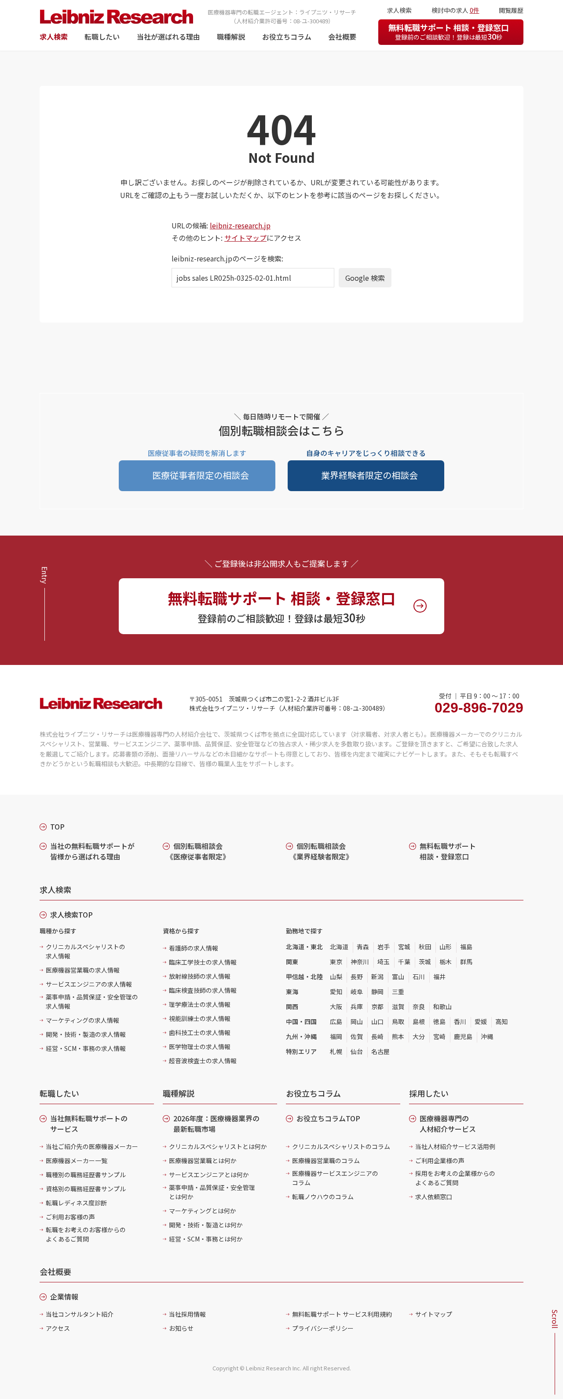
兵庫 (357, 1006)
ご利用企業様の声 (439, 1160)
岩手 (383, 946)
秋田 (425, 946)
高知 (501, 1021)
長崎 (377, 1036)
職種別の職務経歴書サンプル (86, 1174)
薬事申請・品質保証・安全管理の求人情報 (92, 1001)
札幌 (336, 1051)
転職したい (102, 36)
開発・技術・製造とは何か (206, 1224)
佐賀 (357, 1036)
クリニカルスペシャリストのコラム (341, 1146)
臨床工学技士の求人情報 (203, 962)
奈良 (419, 1006)
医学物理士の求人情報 (199, 1046)
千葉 (404, 961)
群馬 (466, 961)
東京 (336, 961)
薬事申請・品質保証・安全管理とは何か (212, 1192)
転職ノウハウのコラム (323, 1196)
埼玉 (383, 961)
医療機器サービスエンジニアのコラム (335, 1178)
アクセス (58, 1328)
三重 (398, 991)
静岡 (377, 991)
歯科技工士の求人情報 (199, 1032)
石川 (419, 976)
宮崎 (439, 1036)
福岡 (336, 1036)
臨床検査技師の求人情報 (203, 990)
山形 (445, 946)
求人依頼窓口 (433, 1196)
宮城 (404, 946)
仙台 (357, 1051)
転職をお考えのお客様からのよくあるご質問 (86, 1234)
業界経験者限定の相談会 (369, 475)
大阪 (336, 1006)
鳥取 (398, 1021)
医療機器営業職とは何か (203, 1160)
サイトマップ (245, 237)
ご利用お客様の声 (70, 1216)
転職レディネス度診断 (76, 1202)
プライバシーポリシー (323, 1328)
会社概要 (342, 36)
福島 (466, 946)
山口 (377, 1021)
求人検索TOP (71, 914)
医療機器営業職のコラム (326, 1160)
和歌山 (442, 1006)
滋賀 (398, 1006)
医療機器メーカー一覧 (76, 1160)
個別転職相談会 (198, 851)
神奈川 (360, 961)
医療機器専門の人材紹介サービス (448, 1123)
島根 (419, 1021)
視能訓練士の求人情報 (199, 1018)
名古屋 (380, 1051)
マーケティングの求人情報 (82, 1020)
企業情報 (64, 1296)
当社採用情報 (187, 1314)
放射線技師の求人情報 (199, 976)
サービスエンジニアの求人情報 (89, 984)
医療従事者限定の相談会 (200, 475)
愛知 (336, 991)
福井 (439, 976)
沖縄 (487, 1036)
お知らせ (181, 1328)
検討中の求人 (455, 10)
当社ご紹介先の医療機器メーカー (92, 1146)
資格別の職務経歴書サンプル (86, 1188)
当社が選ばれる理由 (168, 36)
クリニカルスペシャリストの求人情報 (85, 951)
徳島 (439, 1021)
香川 (460, 1021)
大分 (419, 1036)
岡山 (357, 1021)
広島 (336, 1021)
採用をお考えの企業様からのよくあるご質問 (455, 1178)
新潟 (377, 976)
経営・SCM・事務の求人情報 (86, 1048)
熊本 (398, 1036)
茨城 (425, 961)
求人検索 (54, 36)
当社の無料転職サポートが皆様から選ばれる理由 (92, 851)
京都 (377, 1006)
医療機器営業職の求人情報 (83, 970)
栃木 (445, 961)
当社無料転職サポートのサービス (89, 1123)
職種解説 (231, 36)
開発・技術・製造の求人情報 (86, 1034)
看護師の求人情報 (193, 948)
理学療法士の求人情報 (199, 1004)
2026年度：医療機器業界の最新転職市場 (216, 1123)
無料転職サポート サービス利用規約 (342, 1314)
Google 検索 (365, 277)
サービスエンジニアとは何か (209, 1174)
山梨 (336, 976)
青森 (363, 946)
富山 (398, 976)
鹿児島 (463, 1036)
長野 (357, 976)
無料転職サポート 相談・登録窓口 (448, 32)
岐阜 (357, 991)
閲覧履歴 (511, 10)
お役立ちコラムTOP (328, 1118)
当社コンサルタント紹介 (79, 1314)
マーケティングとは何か (202, 1210)
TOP (57, 826)
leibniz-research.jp (240, 225)
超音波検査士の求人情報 (203, 1060)
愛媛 (481, 1021)
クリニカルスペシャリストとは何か (218, 1146)
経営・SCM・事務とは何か (206, 1238)
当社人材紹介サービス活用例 (455, 1146)
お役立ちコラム (286, 36)
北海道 (339, 946)
